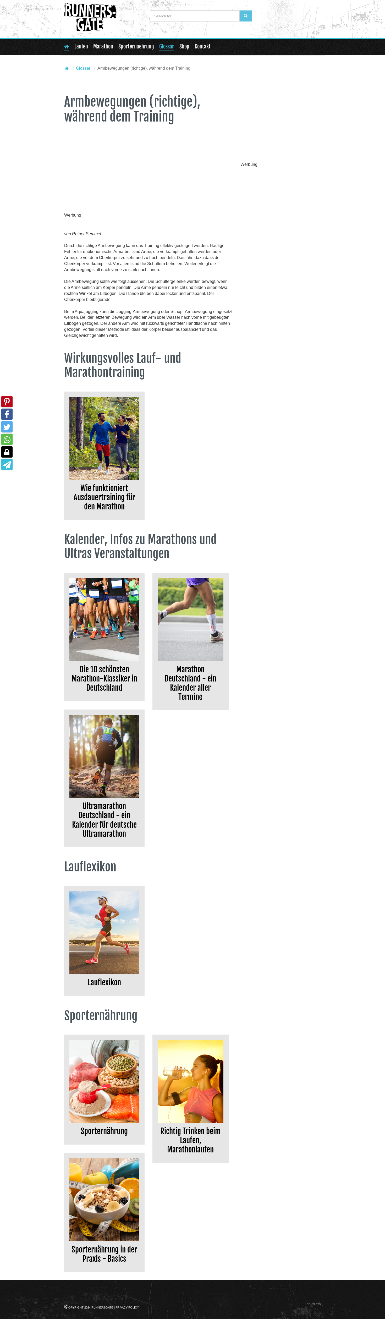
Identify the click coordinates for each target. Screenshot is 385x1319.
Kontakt (203, 46)
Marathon (103, 46)
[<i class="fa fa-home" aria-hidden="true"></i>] (67, 68)
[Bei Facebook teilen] (7, 416)
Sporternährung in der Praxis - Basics (104, 1254)
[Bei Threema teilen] (7, 454)
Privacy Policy (127, 1307)
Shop (184, 46)
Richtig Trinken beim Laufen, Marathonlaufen (190, 1140)
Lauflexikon (104, 982)
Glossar (166, 46)
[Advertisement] (148, 174)
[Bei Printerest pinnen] (7, 403)
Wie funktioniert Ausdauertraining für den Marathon (104, 497)
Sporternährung (104, 1131)
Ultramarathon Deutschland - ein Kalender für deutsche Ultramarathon (104, 819)
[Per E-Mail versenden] (7, 466)
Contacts (314, 1304)
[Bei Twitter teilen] (7, 428)
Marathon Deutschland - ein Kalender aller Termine (190, 683)
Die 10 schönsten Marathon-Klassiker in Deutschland (104, 678)
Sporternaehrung (136, 46)
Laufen (81, 46)
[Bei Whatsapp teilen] (7, 441)
